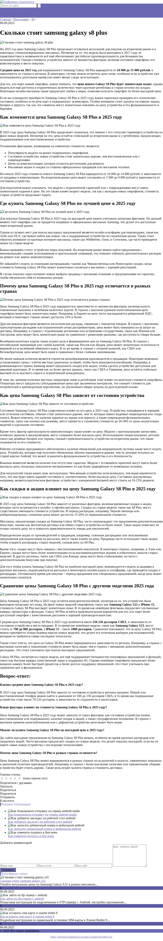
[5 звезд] (19, 778)
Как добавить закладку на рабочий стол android (40, 821)
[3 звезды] (11, 778)
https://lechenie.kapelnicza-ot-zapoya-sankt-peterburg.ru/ (81, 936)
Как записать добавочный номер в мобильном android (44, 829)
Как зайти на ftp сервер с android (22, 898)
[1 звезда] (2, 778)
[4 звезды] (15, 778)
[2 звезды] (6, 778)
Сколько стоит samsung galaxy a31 (23, 880)
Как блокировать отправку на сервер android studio (42, 814)
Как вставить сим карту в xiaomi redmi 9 (27, 916)
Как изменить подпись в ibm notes (31, 836)
